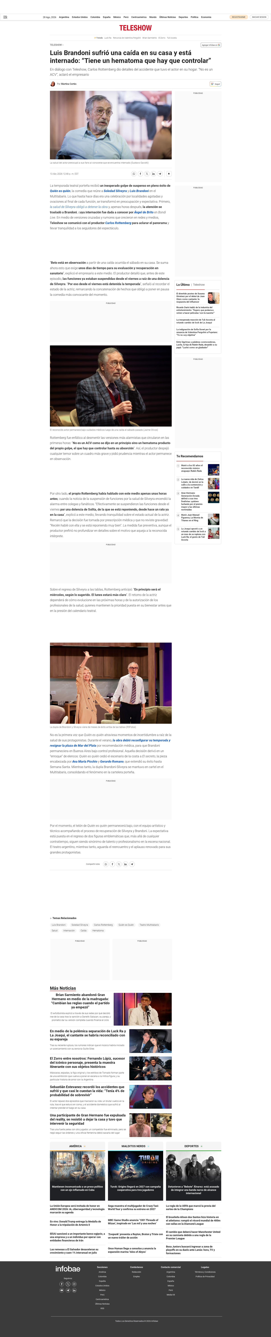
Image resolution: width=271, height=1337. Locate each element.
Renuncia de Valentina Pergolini (127, 38)
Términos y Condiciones (205, 1272)
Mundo (152, 17)
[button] (5, 17)
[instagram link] (74, 1284)
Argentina (64, 17)
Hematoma (98, 930)
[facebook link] (61, 1284)
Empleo (136, 1276)
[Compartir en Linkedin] (153, 173)
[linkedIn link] (74, 1290)
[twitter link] (68, 1284)
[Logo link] (135, 27)
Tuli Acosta (172, 38)
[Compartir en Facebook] (140, 173)
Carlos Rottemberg (103, 925)
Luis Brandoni (59, 925)
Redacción (136, 1272)
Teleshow (56, 45)
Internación (69, 930)
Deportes (183, 17)
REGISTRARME (238, 17)
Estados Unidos (80, 17)
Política (194, 17)
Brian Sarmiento (150, 38)
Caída (83, 930)
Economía (206, 17)
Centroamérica (139, 17)
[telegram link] (68, 1290)
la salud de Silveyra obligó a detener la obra (79, 207)
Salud (54, 930)
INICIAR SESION (259, 17)
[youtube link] (61, 1290)
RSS (102, 1308)
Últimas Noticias (167, 17)
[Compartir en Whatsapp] (134, 173)
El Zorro (161, 38)
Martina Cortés (68, 84)
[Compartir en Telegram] (160, 173)
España (107, 17)
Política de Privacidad (205, 1276)
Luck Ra (107, 38)
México (117, 17)
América (102, 1272)
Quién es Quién (126, 925)
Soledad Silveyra (80, 925)
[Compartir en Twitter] (147, 173)
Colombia (95, 17)
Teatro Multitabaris (149, 925)
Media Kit (171, 1295)
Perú (126, 17)
